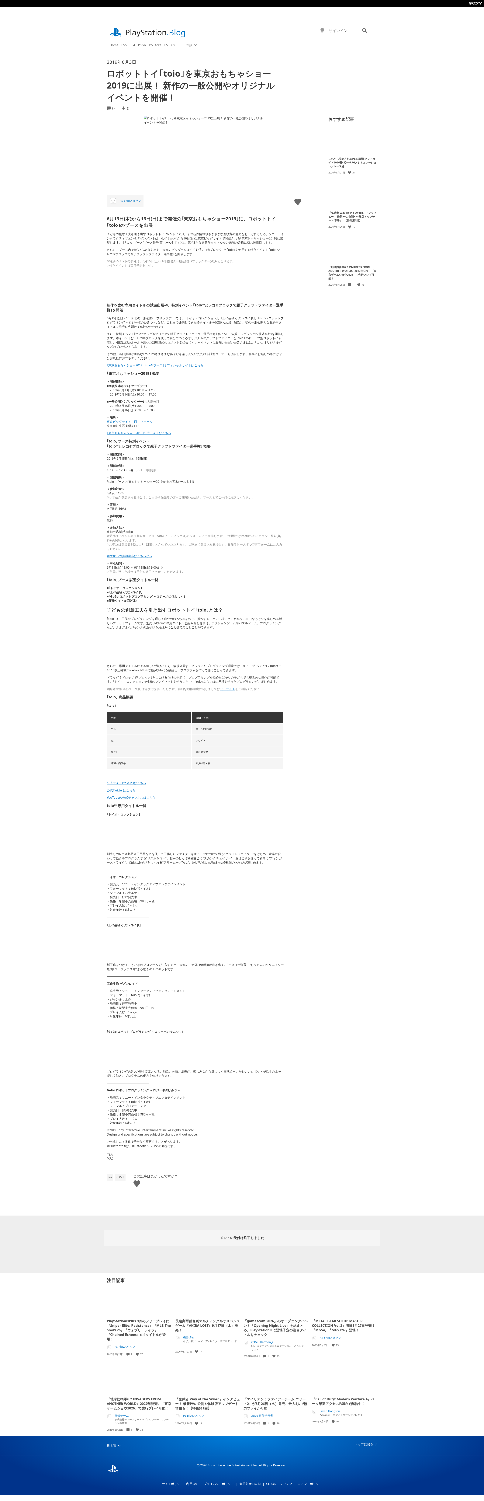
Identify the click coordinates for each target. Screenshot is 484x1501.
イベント (120, 1177)
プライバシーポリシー (219, 1484)
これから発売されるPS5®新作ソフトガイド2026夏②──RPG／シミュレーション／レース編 (352, 162)
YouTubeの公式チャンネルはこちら (131, 797)
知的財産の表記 (250, 1484)
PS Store (155, 45)
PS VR (142, 45)
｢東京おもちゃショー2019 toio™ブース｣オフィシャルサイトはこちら (155, 365)
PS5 (124, 45)
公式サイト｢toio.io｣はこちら (126, 783)
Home (114, 45)
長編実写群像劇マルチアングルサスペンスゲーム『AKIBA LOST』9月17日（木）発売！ (207, 1325)
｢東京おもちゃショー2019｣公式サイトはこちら (139, 433)
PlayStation (155, 32)
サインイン (338, 30)
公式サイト (227, 689)
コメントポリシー (310, 1484)
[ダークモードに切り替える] (322, 30)
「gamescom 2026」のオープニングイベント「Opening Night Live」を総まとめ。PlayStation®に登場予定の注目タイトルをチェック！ (276, 1328)
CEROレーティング (279, 1484)
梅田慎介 (188, 1337)
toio (110, 1177)
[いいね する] (350, 172)
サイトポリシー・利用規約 (180, 1484)
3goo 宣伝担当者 (262, 1415)
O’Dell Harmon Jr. (262, 1342)
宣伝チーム (122, 1415)
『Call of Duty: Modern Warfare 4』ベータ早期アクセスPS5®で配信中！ (343, 1401)
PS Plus (169, 45)
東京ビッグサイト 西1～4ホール (130, 422)
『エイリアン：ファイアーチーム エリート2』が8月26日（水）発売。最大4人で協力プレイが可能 (275, 1403)
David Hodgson (330, 1411)
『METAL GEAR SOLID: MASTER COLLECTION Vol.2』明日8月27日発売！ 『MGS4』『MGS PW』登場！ (343, 1325)
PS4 (132, 45)
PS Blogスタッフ (130, 200)
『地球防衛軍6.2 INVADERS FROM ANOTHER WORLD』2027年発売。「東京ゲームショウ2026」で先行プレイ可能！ (352, 272)
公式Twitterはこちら (121, 790)
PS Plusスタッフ (125, 1346)
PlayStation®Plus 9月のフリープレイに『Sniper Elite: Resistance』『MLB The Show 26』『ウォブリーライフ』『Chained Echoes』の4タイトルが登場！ (139, 1330)
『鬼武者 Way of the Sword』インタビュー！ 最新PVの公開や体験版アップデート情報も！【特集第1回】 (352, 216)
